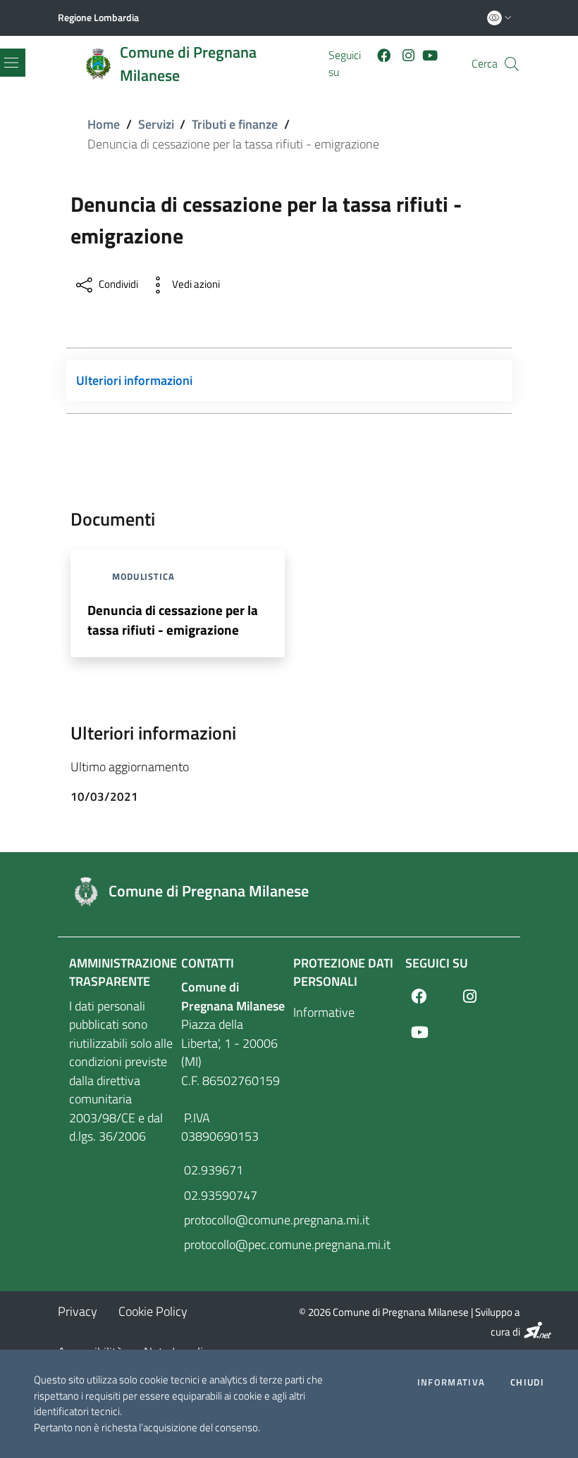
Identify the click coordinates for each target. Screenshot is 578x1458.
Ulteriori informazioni (134, 380)
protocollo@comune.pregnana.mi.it (233, 1219)
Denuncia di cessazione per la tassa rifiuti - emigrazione (172, 620)
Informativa (451, 1382)
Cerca (485, 64)
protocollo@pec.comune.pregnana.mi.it (233, 1244)
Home (103, 124)
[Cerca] (511, 64)
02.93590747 (219, 1195)
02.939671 (212, 1169)
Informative (324, 1012)
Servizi (156, 124)
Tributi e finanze (235, 124)
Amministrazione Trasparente (123, 972)
